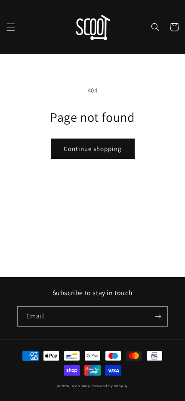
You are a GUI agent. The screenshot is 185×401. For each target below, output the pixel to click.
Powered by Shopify (110, 385)
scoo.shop (80, 385)
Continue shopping (93, 149)
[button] (10, 27)
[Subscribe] (157, 316)
